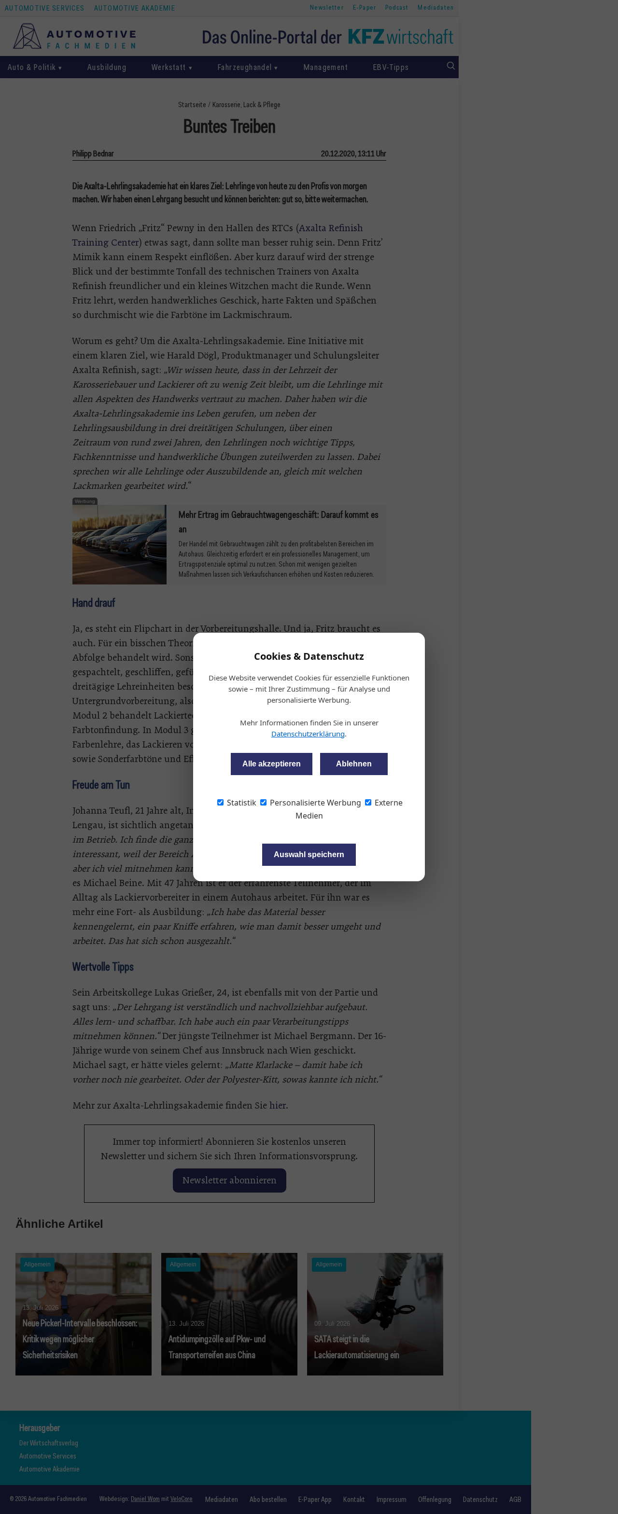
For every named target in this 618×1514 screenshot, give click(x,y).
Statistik (240, 802)
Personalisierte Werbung (314, 802)
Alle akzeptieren (271, 764)
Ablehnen (354, 764)
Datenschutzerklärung (308, 733)
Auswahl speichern (309, 854)
